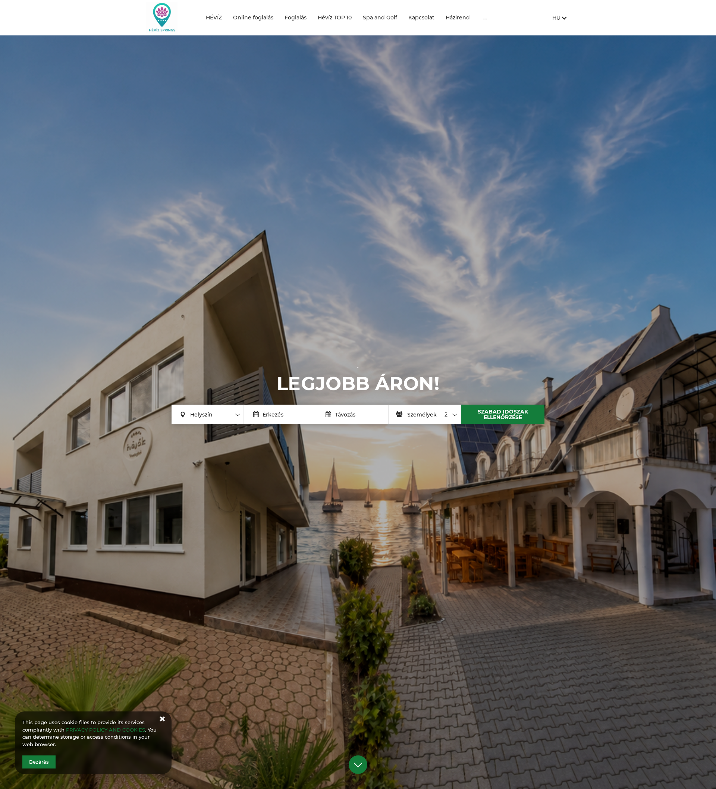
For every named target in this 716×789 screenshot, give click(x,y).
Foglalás (296, 17)
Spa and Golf (380, 17)
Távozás (345, 414)
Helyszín (201, 414)
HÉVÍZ (214, 17)
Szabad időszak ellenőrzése (503, 414)
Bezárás (39, 762)
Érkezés (273, 414)
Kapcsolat (421, 17)
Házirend (458, 17)
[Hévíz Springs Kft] (170, 17)
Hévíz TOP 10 (335, 17)
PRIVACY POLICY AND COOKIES (105, 730)
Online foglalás (253, 17)
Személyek (422, 414)
